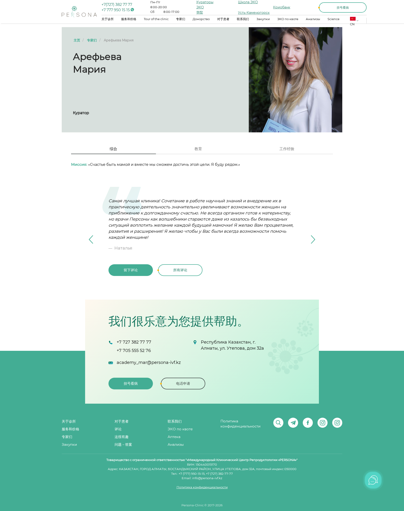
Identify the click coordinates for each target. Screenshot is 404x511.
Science (333, 19)
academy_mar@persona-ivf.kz (149, 363)
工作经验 (286, 149)
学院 (199, 12)
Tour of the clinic (156, 19)
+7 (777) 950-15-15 (192, 473)
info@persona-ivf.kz (207, 478)
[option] (202, 239)
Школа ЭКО (248, 2)
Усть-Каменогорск (254, 12)
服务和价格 (128, 19)
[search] (278, 423)
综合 (113, 149)
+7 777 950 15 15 (116, 10)
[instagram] (322, 423)
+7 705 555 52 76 (134, 351)
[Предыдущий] (91, 239)
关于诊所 (107, 19)
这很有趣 (122, 437)
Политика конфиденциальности (240, 424)
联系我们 (243, 19)
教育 (198, 149)
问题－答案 (123, 444)
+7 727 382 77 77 (134, 342)
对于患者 (223, 19)
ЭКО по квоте (287, 19)
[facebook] (308, 423)
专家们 (180, 19)
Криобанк (281, 7)
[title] (79, 11)
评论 (118, 429)
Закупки (263, 19)
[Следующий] (313, 239)
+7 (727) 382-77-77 (219, 473)
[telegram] (293, 423)
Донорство (201, 19)
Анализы (313, 19)
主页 (77, 40)
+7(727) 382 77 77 (116, 5)
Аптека (174, 437)
